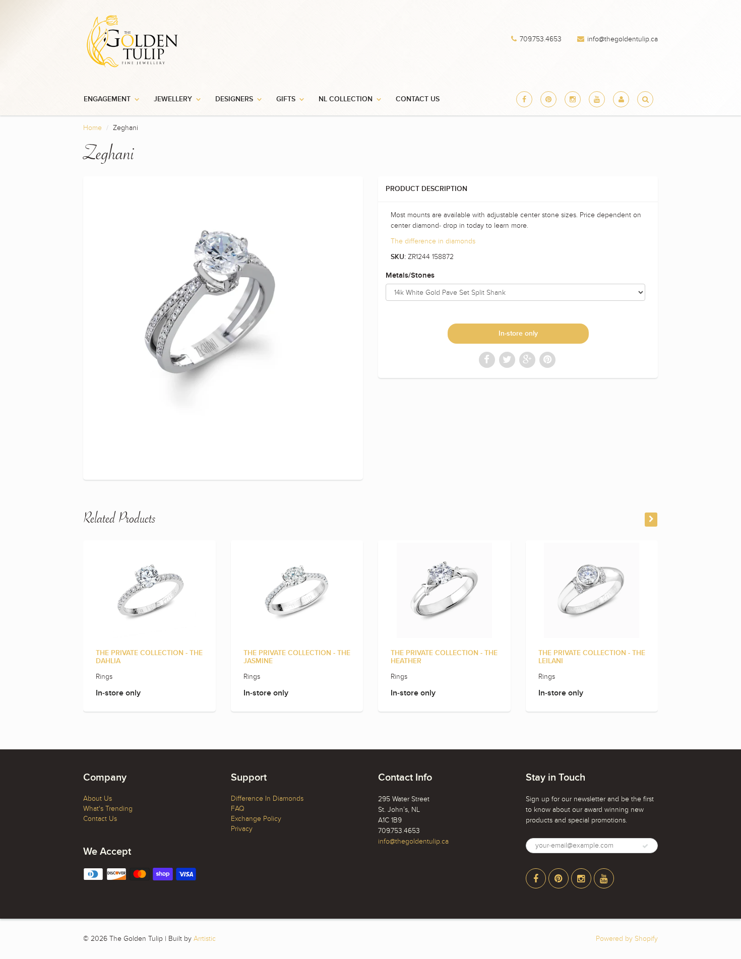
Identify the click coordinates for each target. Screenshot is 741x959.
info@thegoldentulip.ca (622, 39)
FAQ (237, 808)
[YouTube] (597, 99)
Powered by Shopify (627, 938)
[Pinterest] (548, 99)
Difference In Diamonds (267, 798)
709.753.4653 (541, 39)
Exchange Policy (256, 818)
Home (92, 127)
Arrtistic (205, 938)
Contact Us (418, 99)
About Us (97, 798)
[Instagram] (573, 99)
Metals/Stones (410, 275)
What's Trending (108, 808)
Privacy (242, 828)
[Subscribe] (645, 846)
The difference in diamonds (433, 241)
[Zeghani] (223, 326)
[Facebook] (524, 99)
